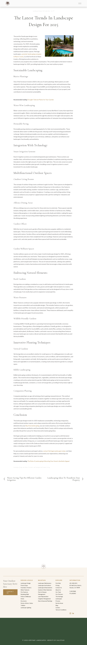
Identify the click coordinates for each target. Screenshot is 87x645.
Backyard (37, 467)
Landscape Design (37, 11)
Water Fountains (29, 467)
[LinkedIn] (73, 613)
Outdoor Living (46, 467)
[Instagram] (70, 613)
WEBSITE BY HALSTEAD (56, 640)
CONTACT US (10, 592)
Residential (47, 11)
